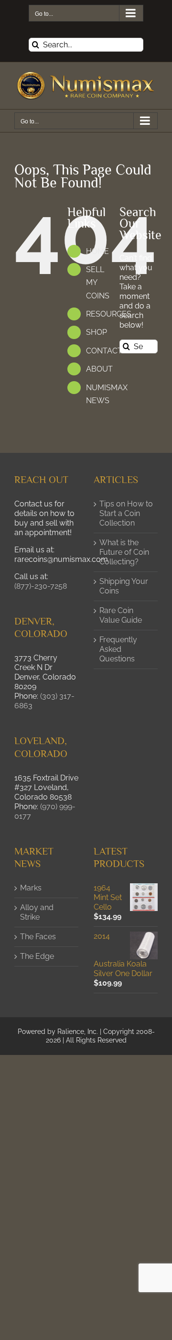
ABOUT (99, 368)
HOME (97, 251)
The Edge (37, 956)
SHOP (96, 332)
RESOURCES (108, 314)
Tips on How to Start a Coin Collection (126, 513)
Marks (31, 887)
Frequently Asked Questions (118, 649)
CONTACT (104, 350)
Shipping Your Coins (123, 586)
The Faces (38, 936)
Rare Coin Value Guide (120, 615)
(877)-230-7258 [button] (40, 586)
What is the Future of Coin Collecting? (124, 552)
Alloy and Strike (37, 912)
